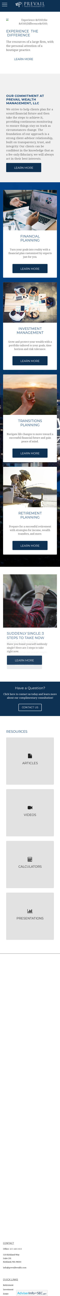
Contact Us (30, 707)
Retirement (8, 1285)
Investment (8, 1290)
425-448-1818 (16, 1249)
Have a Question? (30, 688)
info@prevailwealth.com (14, 1268)
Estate (5, 1294)
